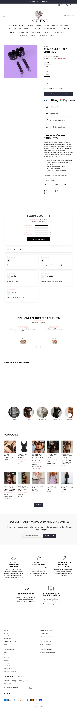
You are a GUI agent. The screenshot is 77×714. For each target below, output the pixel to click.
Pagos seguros (52, 180)
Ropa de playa (52, 29)
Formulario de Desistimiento (47, 652)
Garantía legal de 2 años (57, 185)
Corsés (12, 32)
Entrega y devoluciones (56, 176)
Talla (46, 71)
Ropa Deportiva (8, 663)
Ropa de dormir (29, 36)
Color (46, 63)
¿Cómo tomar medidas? (46, 649)
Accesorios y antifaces (30, 29)
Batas (5, 652)
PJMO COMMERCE (38, 707)
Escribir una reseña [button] (38, 239)
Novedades (27, 25)
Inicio (45, 46)
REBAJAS (6, 630)
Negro (47, 66)
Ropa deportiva (48, 36)
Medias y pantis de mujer (56, 32)
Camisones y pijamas (9, 649)
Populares (6, 633)
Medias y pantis (8, 668)
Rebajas (39, 25)
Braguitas (36, 32)
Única (47, 75)
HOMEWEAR (7, 639)
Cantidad (48, 80)
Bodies (65, 29)
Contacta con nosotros (46, 630)
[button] (48, 56)
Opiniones (42, 647)
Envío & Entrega (44, 633)
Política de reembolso (45, 644)
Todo (38, 504)
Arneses (12, 29)
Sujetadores (23, 32)
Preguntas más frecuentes (46, 636)
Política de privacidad (45, 641)
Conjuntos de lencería (56, 25)
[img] (11, 257)
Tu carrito (70, 16)
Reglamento (43, 639)
